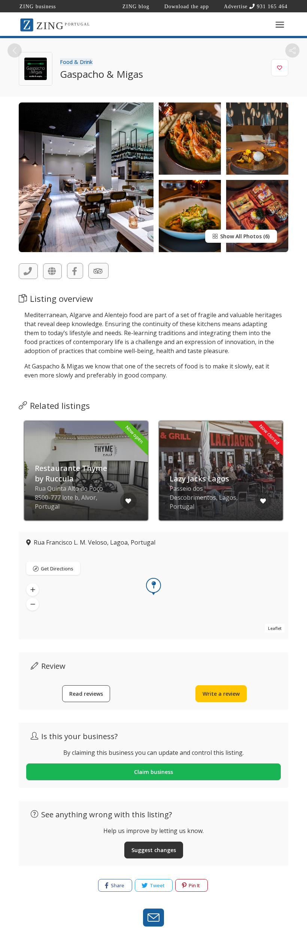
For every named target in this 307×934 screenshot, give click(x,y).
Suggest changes (153, 850)
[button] (32, 589)
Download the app (186, 6)
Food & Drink (76, 61)
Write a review (221, 693)
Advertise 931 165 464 (256, 6)
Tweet (157, 885)
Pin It (194, 885)
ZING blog (135, 6)
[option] (86, 476)
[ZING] (27, 24)
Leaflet (275, 628)
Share (117, 885)
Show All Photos (240, 236)
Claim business (153, 771)
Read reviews (86, 693)
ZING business (37, 6)
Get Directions (57, 568)
